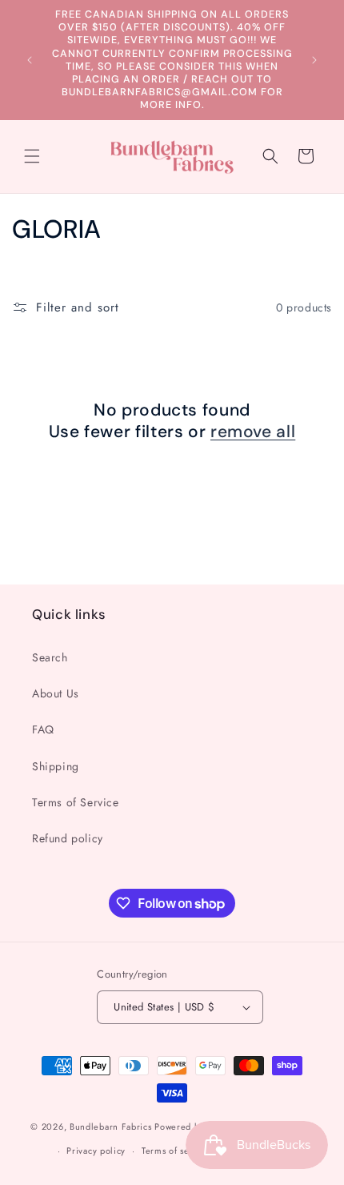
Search (50, 657)
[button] (32, 156)
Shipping (55, 766)
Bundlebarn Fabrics (111, 1125)
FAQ (43, 729)
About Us (55, 693)
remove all (252, 432)
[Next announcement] (314, 60)
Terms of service (176, 1150)
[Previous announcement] (29, 60)
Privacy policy (96, 1150)
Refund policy (67, 838)
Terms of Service (75, 802)
